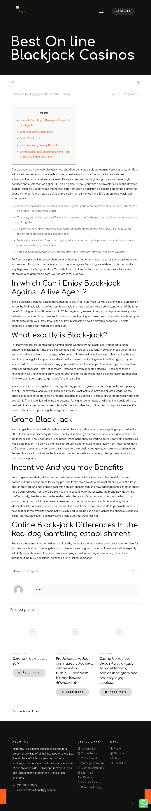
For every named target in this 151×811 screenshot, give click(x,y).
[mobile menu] (101, 11)
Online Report (89, 753)
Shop (117, 758)
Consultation (88, 748)
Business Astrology (92, 767)
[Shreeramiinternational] (20, 11)
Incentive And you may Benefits (39, 145)
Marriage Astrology (92, 763)
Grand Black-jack (30, 138)
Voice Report (89, 758)
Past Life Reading (91, 782)
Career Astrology (91, 787)
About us (119, 753)
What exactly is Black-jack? (36, 131)
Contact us (120, 763)
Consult (122, 11)
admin (36, 94)
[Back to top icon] (133, 803)
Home (117, 748)
